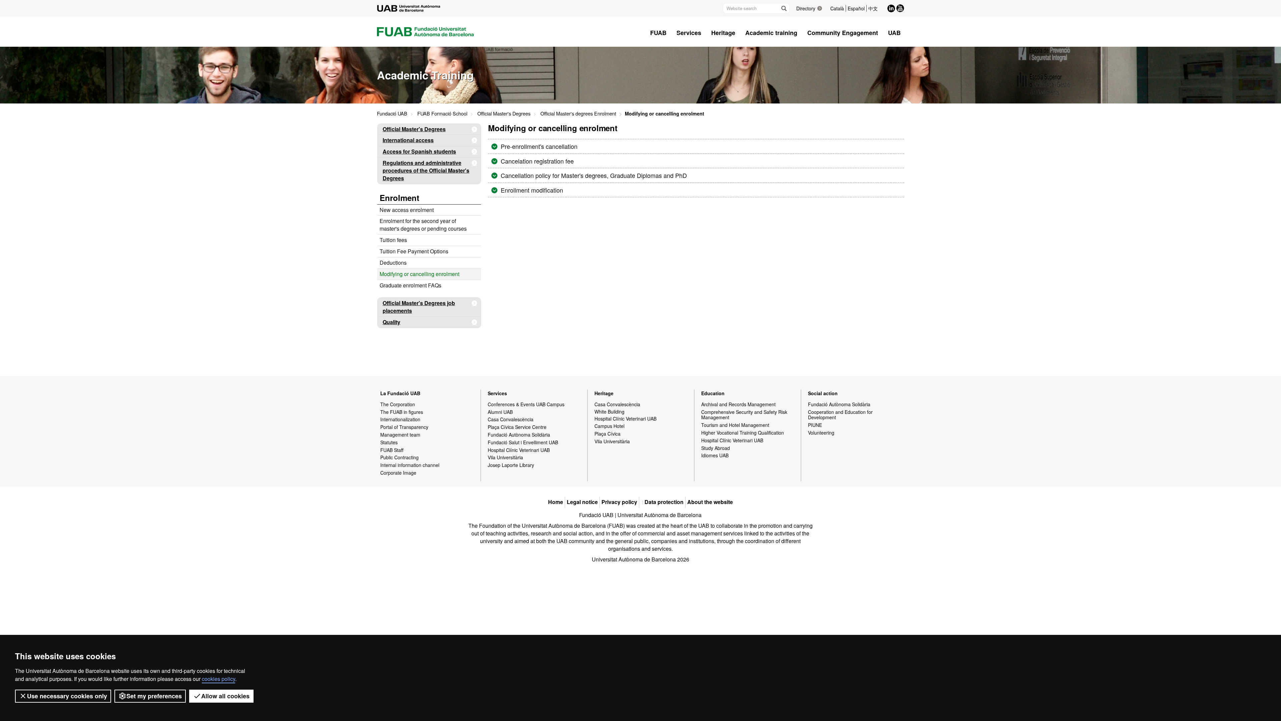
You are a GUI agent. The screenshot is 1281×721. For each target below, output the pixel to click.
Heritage (603, 393)
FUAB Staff (391, 450)
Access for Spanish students (419, 151)
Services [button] (689, 33)
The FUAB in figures (401, 412)
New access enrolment (407, 210)
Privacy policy (619, 502)
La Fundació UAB (400, 393)
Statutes (389, 442)
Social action (823, 393)
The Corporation (397, 404)
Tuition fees (393, 240)
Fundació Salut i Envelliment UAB (523, 442)
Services (497, 393)
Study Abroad (715, 448)
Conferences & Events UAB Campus (526, 404)
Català (837, 8)
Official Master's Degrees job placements (419, 306)
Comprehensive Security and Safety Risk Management (744, 415)
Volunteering (821, 432)
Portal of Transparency (404, 427)
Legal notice (582, 502)
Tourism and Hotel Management (735, 425)
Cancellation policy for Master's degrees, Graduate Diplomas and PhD (593, 175)
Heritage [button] (723, 33)
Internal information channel (409, 465)
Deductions (393, 262)
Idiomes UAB (715, 455)
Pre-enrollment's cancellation (538, 146)
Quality (391, 322)
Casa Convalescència (510, 419)
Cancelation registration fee (536, 161)
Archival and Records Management (738, 404)
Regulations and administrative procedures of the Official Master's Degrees (426, 170)
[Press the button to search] (783, 8)
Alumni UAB (500, 412)
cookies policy (218, 679)
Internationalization (400, 419)
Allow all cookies (225, 696)
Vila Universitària (505, 457)
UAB (894, 33)
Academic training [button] (771, 33)
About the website (710, 502)
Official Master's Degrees (503, 113)
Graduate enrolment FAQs (410, 285)
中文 (873, 8)
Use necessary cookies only (67, 696)
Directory (805, 8)
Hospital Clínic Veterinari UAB (519, 450)
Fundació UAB (392, 113)
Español (856, 8)
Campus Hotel (609, 426)
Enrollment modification (531, 190)
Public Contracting (399, 457)
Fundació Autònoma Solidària (519, 434)
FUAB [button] (658, 33)
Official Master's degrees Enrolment (578, 113)
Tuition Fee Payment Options (414, 251)
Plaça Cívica (607, 433)
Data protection (664, 502)
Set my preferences (154, 696)
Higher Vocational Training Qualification (742, 432)
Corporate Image (398, 472)
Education (713, 393)
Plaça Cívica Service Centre (517, 427)
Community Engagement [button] (842, 33)
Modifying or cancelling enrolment (419, 274)
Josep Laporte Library (511, 465)
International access (408, 140)
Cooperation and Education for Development (840, 415)
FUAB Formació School (442, 113)
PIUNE (815, 425)
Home (555, 502)
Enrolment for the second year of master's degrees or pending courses (423, 224)
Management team (400, 434)
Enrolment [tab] (399, 197)
